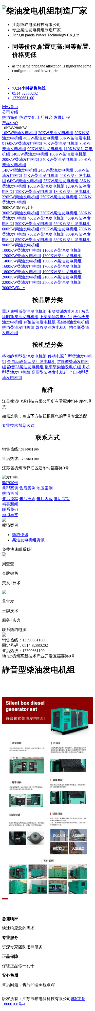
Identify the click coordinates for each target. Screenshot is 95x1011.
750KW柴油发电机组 (46, 234)
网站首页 (10, 107)
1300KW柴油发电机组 (62, 256)
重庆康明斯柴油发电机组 (24, 311)
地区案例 (44, 488)
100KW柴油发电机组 (46, 186)
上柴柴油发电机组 (56, 317)
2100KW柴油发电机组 (62, 277)
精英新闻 (10, 504)
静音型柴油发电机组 (25, 367)
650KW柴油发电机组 (59, 229)
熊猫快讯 (20, 534)
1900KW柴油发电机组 (62, 272)
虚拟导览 (10, 515)
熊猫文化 (27, 117)
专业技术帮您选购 (18, 425)
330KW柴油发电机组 (59, 213)
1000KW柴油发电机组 (21, 250)
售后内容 (44, 499)
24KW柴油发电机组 (55, 170)
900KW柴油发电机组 (20, 245)
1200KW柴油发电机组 (21, 256)
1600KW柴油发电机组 (21, 266)
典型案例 (10, 488)
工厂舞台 (44, 117)
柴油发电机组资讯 (28, 540)
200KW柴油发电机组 (20, 159)
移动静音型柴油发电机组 (24, 356)
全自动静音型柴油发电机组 (31, 361)
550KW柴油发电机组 (72, 223)
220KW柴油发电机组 (20, 197)
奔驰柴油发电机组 (39, 322)
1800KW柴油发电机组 (21, 272)
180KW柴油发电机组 (72, 191)
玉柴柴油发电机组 (64, 311)
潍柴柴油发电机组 (73, 322)
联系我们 (10, 509)
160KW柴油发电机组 (68, 154)
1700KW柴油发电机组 (62, 266)
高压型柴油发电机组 (49, 372)
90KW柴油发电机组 (45, 149)
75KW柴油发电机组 (61, 181)
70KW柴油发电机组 (61, 143)
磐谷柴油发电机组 (51, 327)
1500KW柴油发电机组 (62, 261)
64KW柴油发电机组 (24, 181)
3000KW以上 (13, 288)
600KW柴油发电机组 (20, 229)
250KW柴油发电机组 (59, 197)
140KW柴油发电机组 (29, 154)
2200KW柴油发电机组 (21, 282)
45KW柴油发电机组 (41, 175)
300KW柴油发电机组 (20, 213)
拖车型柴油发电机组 (63, 367)
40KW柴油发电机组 (41, 138)
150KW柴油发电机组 (33, 191)
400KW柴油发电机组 (46, 218)
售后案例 (27, 488)
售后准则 (27, 499)
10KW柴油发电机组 (19, 133)
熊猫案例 (10, 483)
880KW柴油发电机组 (72, 239)
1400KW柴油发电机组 (21, 261)
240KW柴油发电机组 (59, 159)
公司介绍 (10, 112)
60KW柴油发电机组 (24, 143)
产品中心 (10, 123)
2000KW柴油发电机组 (21, 277)
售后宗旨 (62, 499)
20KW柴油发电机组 (55, 133)
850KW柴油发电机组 (33, 239)
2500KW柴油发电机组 (62, 282)
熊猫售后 (10, 493)
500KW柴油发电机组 (33, 223)
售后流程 (10, 499)
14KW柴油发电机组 (19, 170)
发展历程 (62, 117)
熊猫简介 (10, 117)
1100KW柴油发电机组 (62, 250)
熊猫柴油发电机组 (18, 327)
